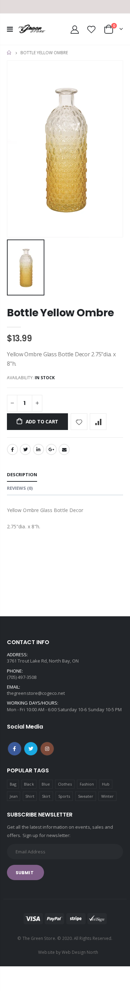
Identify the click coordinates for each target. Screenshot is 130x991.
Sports (64, 796)
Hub (106, 784)
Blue (46, 784)
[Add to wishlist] (79, 421)
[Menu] (10, 29)
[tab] (22, 475)
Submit (25, 873)
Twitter (25, 449)
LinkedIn (38, 449)
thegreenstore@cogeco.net (36, 693)
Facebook (12, 449)
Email (64, 449)
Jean (14, 796)
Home (9, 52)
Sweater (85, 796)
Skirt (46, 796)
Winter (107, 796)
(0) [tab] (20, 488)
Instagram (47, 749)
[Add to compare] (98, 421)
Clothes (65, 784)
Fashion (87, 784)
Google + (51, 449)
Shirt (29, 796)
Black (29, 784)
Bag (13, 784)
